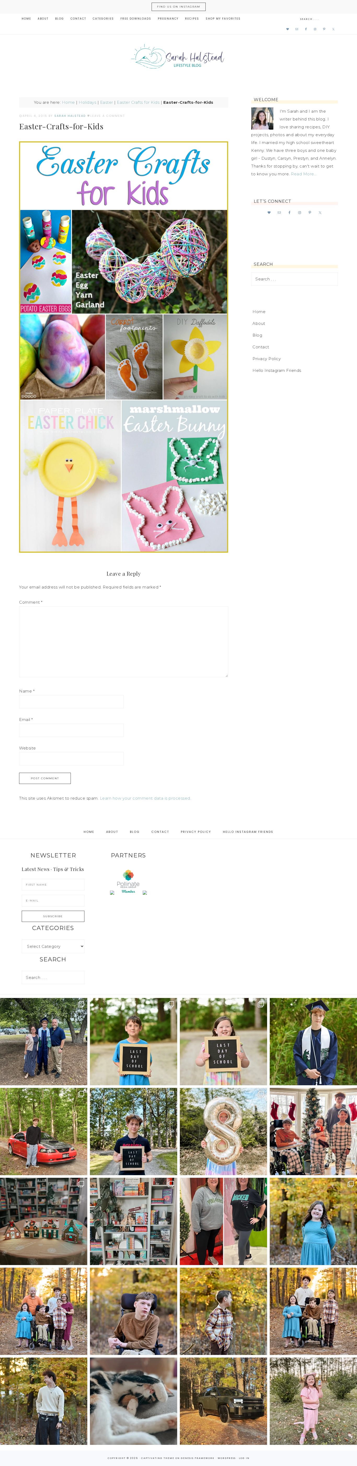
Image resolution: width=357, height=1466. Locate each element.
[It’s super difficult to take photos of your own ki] (313, 1311)
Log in (244, 1458)
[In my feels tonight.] (313, 1041)
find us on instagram (178, 6)
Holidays (87, 102)
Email (26, 719)
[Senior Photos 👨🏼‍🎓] (43, 1131)
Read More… (303, 173)
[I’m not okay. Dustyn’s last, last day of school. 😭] (133, 1131)
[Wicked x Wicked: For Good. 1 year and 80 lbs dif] (223, 1221)
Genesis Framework (198, 1458)
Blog (257, 335)
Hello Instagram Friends (276, 370)
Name (26, 691)
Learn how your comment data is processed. (145, 798)
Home (68, 102)
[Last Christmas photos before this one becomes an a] (43, 1401)
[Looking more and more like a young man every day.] (133, 1311)
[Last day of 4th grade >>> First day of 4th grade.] (133, 1041)
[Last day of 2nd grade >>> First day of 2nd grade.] (223, 1041)
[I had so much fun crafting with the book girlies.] (43, 1221)
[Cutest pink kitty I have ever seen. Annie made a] (313, 1401)
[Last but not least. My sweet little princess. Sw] (313, 1221)
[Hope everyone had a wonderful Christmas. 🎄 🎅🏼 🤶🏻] (313, 1131)
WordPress (227, 1458)
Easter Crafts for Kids (138, 102)
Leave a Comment (107, 116)
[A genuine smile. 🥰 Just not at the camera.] (223, 1311)
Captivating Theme (157, 1458)
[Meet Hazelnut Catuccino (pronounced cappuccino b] (133, 1401)
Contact (260, 346)
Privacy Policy (266, 358)
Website (27, 748)
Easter (106, 102)
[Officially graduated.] (43, 1041)
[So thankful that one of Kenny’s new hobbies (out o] (223, 1401)
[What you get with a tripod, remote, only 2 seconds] (43, 1311)
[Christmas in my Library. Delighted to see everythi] (133, 1221)
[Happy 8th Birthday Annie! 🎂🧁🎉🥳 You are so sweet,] (223, 1131)
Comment (31, 602)
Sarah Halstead (178, 58)
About (258, 323)
